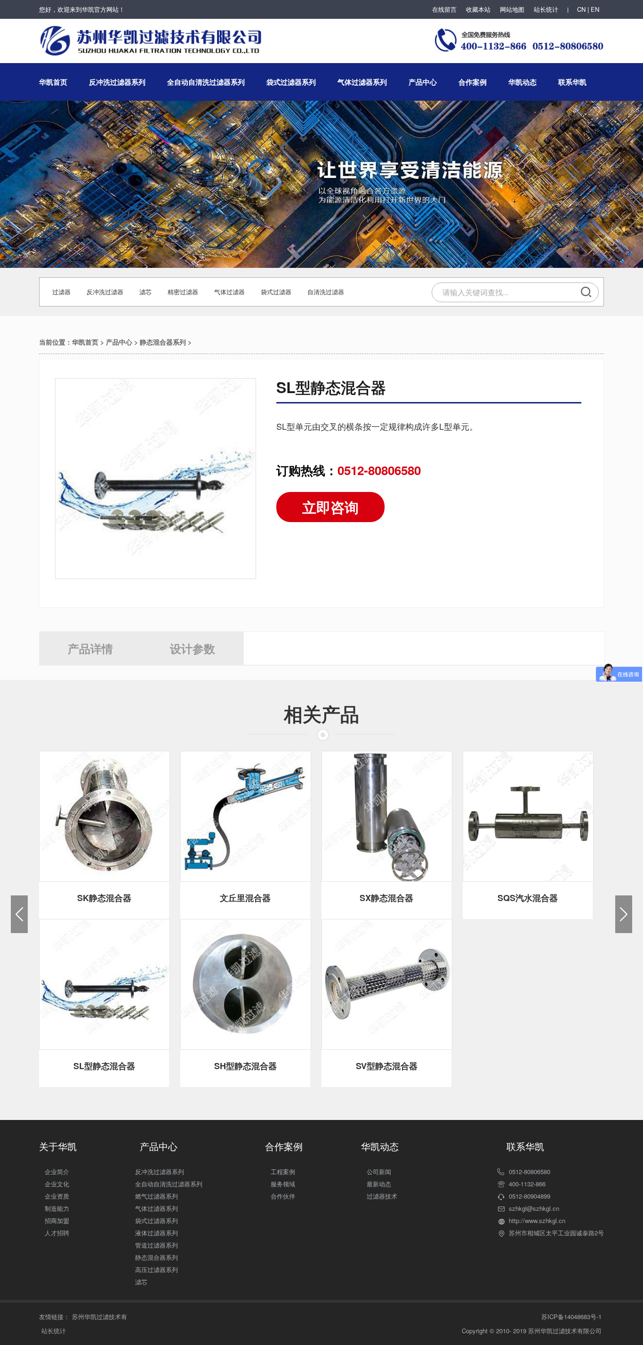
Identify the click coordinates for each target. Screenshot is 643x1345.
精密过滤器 (183, 291)
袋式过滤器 (276, 291)
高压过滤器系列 (156, 1269)
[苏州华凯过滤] (152, 35)
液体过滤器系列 (156, 1232)
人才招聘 (57, 1232)
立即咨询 (330, 507)
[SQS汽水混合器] (528, 816)
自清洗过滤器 (325, 291)
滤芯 (145, 291)
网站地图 (512, 9)
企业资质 (57, 1196)
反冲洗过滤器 (105, 291)
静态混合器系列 (163, 341)
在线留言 (444, 9)
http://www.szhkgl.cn (537, 1220)
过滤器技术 (382, 1196)
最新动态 (379, 1183)
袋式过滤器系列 (291, 82)
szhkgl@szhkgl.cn (534, 1208)
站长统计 (546, 9)
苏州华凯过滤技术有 (99, 1316)
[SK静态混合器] (104, 816)
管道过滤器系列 (156, 1244)
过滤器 (61, 291)
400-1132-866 (527, 1183)
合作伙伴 (283, 1196)
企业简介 (57, 1171)
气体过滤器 (229, 291)
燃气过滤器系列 (156, 1196)
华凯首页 (53, 82)
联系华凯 (572, 82)
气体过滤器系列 (362, 82)
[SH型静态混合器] (245, 984)
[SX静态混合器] (387, 816)
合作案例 (472, 82)
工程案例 (283, 1171)
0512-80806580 (529, 1171)
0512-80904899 (529, 1196)
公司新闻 (379, 1171)
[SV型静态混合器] (387, 984)
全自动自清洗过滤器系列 (206, 82)
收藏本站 (478, 9)
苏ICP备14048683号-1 (571, 1316)
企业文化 (57, 1183)
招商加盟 (57, 1220)
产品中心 (423, 82)
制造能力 (57, 1208)
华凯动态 (522, 82)
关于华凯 (58, 1146)
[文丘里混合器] (245, 816)
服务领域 (283, 1183)
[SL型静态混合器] (104, 984)
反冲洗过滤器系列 (117, 82)
